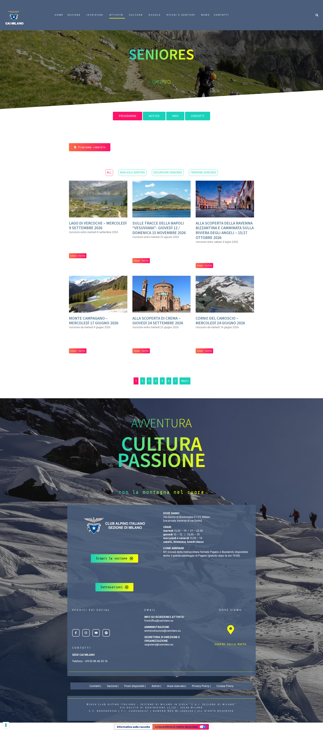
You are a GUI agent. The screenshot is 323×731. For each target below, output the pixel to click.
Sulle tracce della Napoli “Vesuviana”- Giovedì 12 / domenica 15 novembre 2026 (159, 227)
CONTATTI (221, 15)
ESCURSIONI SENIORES (167, 172)
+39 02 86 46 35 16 (95, 661)
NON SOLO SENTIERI (132, 172)
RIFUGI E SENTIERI (181, 15)
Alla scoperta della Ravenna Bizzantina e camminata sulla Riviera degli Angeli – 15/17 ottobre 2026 (225, 230)
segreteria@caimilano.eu (158, 644)
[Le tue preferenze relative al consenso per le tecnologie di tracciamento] (6, 725)
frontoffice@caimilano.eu (158, 620)
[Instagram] (86, 633)
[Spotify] (106, 633)
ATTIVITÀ (116, 15)
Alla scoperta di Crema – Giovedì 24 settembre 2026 (157, 321)
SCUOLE (155, 15)
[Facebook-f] (76, 633)
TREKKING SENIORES (203, 172)
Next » (185, 380)
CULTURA (136, 15)
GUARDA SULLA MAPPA (230, 644)
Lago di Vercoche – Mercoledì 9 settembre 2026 (98, 225)
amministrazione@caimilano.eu (162, 630)
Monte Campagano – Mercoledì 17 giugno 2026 (93, 321)
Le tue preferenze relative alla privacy (176, 726)
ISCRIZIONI (95, 15)
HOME (59, 15)
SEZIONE (74, 15)
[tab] (127, 116)
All (109, 172)
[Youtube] (96, 633)
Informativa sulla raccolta (133, 726)
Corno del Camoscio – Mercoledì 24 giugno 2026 (220, 321)
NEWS (205, 15)
